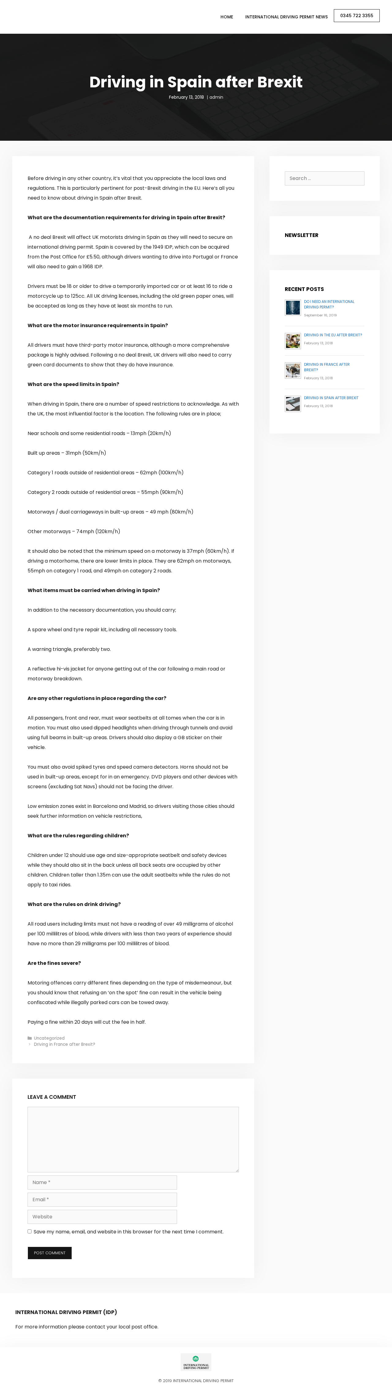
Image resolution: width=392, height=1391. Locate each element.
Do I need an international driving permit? (329, 304)
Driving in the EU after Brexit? (333, 335)
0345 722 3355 (356, 16)
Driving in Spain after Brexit (331, 397)
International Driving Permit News (286, 17)
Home (227, 17)
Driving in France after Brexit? (64, 1044)
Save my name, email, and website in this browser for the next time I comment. (129, 1231)
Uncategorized (49, 1038)
